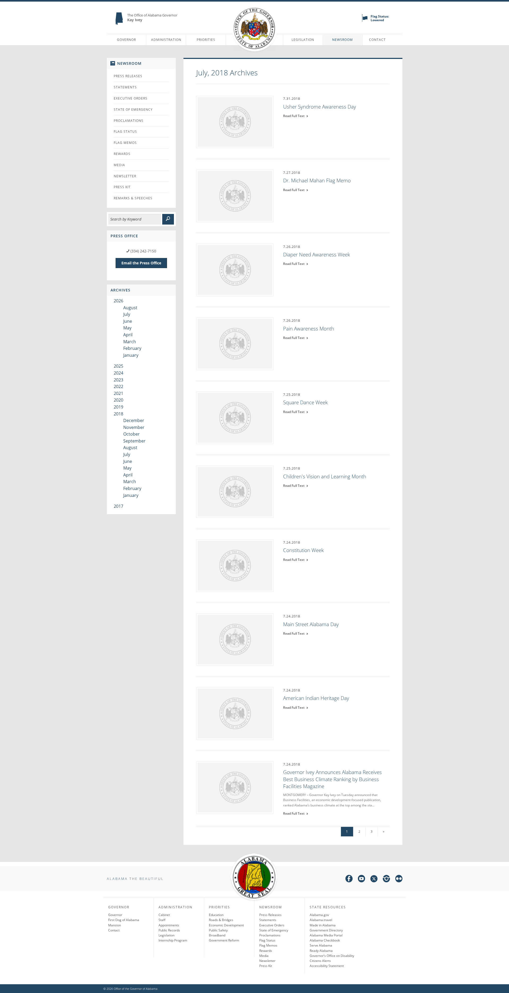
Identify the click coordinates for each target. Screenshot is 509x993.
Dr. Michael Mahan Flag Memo (317, 180)
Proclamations (128, 120)
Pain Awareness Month (308, 328)
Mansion (114, 925)
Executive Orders (130, 98)
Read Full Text (294, 116)
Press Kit (122, 187)
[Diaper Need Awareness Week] (235, 269)
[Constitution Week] (235, 565)
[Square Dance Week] (235, 417)
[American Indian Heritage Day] (235, 713)
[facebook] (349, 879)
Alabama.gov (319, 915)
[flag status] (364, 20)
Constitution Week (303, 550)
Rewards (122, 154)
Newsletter (125, 176)
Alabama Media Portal (326, 935)
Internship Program (173, 940)
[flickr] (398, 879)
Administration (166, 39)
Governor (126, 39)
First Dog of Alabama (123, 920)
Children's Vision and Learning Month (324, 476)
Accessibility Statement (327, 966)
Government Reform (224, 940)
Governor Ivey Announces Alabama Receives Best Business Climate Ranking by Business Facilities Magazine (332, 779)
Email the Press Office (141, 262)
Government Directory (326, 930)
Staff (162, 920)
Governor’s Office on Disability (332, 955)
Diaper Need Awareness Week (316, 254)
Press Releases (128, 76)
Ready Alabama (321, 950)
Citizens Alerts (320, 960)
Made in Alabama (323, 925)
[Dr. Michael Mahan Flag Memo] (235, 195)
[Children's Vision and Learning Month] (235, 491)
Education (216, 915)
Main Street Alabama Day (311, 624)
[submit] (168, 219)
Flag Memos (125, 142)
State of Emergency (133, 109)
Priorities (206, 39)
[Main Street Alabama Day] (235, 639)
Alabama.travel (321, 920)
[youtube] (361, 879)
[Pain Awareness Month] (235, 343)
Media (119, 165)
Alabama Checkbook (325, 940)
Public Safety (218, 930)
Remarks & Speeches (133, 198)
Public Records (169, 930)
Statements (125, 87)
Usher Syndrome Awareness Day (319, 106)
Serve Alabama (321, 945)
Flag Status (125, 131)
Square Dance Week (305, 402)
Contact (377, 39)
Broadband (217, 935)
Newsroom (342, 39)
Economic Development (226, 925)
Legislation (303, 39)
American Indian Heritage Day (316, 698)
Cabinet (164, 915)
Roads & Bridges (221, 920)
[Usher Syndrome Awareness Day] (235, 121)
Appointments (169, 925)
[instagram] (386, 879)
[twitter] (374, 879)
